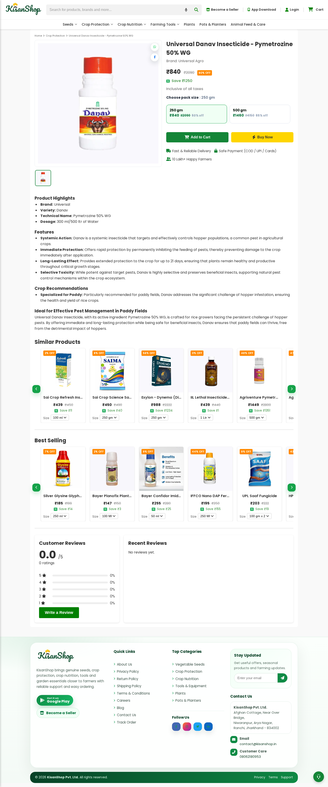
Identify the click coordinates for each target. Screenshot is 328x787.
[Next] (292, 389)
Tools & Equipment (191, 686)
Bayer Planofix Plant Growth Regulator (127, 495)
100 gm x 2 (257, 516)
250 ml (58, 516)
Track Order (126, 722)
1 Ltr (203, 417)
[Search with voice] (186, 9)
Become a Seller (225, 9)
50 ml (155, 516)
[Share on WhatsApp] (154, 47)
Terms (273, 777)
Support (287, 777)
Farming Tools (163, 24)
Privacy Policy (128, 671)
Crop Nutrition (130, 24)
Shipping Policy (129, 686)
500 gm (254, 417)
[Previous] (36, 389)
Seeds (68, 24)
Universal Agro (191, 61)
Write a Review (59, 612)
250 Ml (205, 516)
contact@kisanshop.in (258, 744)
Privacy (259, 777)
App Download (263, 9)
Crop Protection (95, 24)
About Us (124, 664)
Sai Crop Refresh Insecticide (69, 397)
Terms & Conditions (133, 693)
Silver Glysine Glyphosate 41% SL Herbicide (82, 495)
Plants (189, 24)
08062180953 (250, 756)
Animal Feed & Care (248, 24)
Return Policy (127, 678)
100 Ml (107, 516)
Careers (123, 700)
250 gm (107, 417)
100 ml (58, 417)
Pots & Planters (212, 24)
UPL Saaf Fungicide (259, 495)
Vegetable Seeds (190, 664)
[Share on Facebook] (154, 57)
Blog (120, 707)
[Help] (318, 776)
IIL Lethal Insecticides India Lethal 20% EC (228, 397)
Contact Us (126, 715)
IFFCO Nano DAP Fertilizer (214, 495)
